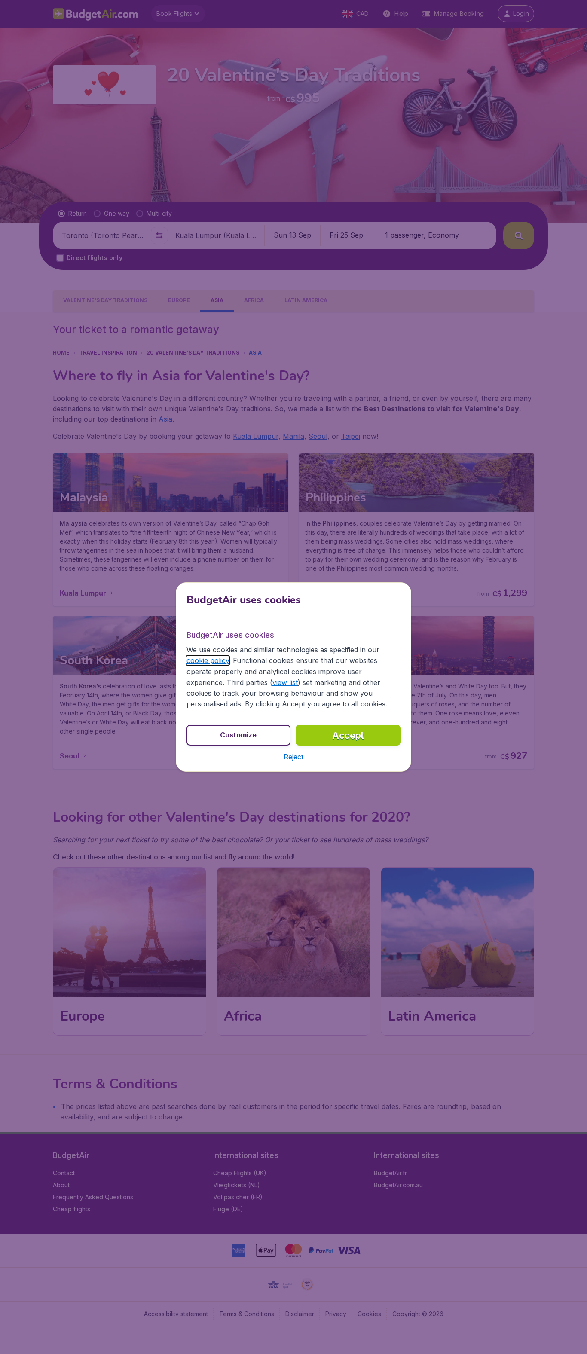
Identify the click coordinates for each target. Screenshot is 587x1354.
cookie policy (207, 660)
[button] (293, 756)
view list (285, 682)
